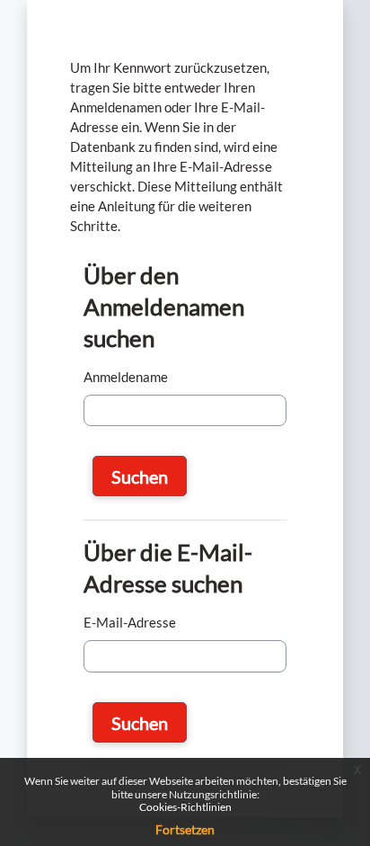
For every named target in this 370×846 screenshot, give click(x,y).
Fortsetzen (185, 829)
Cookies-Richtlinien (185, 807)
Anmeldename (126, 377)
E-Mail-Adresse (130, 622)
